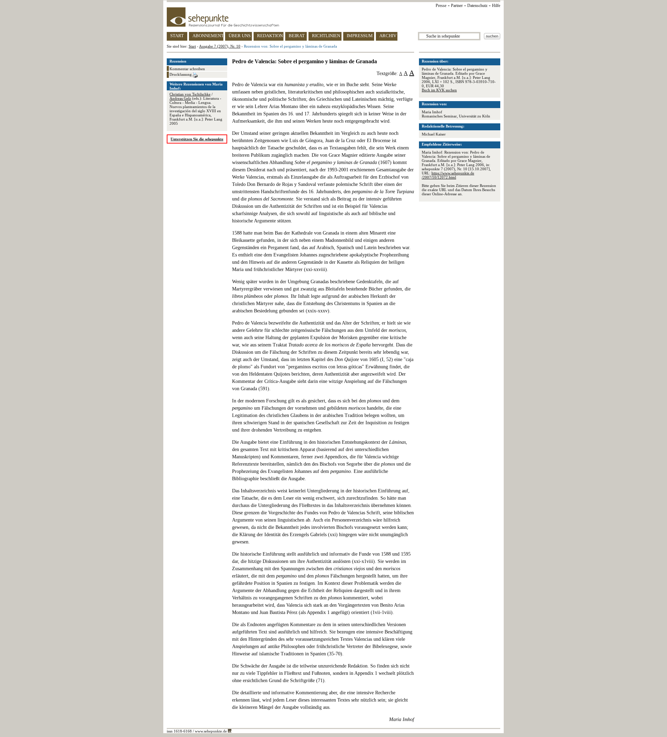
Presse (441, 5)
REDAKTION (270, 35)
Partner (457, 5)
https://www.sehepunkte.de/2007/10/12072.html (448, 175)
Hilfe (496, 5)
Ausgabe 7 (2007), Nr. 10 (219, 46)
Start (192, 46)
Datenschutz (477, 5)
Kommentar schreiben (187, 69)
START (177, 35)
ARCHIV (387, 35)
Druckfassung (181, 74)
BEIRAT (297, 35)
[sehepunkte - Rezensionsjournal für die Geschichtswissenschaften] (333, 17)
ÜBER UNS (239, 35)
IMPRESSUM (360, 35)
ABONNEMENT (207, 35)
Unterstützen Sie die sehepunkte (197, 139)
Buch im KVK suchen (439, 90)
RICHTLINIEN (326, 35)
